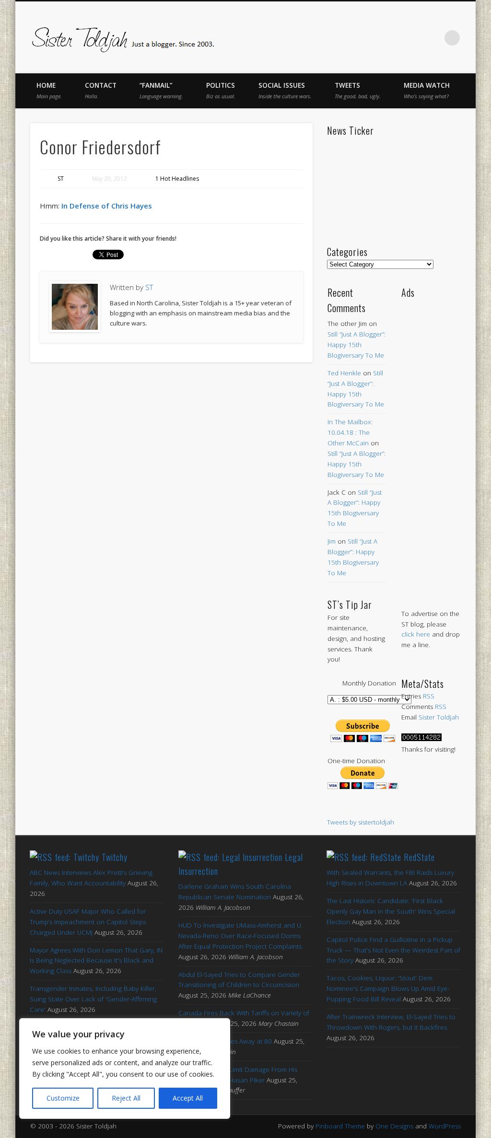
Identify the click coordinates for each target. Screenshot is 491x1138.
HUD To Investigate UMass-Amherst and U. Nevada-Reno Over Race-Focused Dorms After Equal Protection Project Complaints (240, 936)
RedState (419, 857)
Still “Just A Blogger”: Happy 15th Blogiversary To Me (356, 345)
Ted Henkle (344, 373)
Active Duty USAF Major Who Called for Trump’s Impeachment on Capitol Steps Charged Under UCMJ (88, 922)
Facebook (352, 38)
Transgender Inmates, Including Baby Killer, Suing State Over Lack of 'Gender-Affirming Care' (93, 999)
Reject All (126, 1098)
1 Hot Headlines (177, 178)
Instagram (432, 38)
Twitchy (115, 857)
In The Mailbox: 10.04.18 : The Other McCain (350, 432)
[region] (124, 1068)
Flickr (412, 38)
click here (415, 634)
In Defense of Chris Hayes (106, 205)
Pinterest (392, 38)
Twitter (372, 38)
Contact (101, 90)
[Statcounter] (421, 738)
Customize (63, 1098)
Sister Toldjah (439, 717)
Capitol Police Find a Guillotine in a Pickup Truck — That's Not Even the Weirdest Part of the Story (393, 950)
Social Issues (285, 90)
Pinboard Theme (340, 1126)
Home (49, 90)
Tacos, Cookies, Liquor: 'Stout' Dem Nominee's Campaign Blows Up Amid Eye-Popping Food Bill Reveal (388, 988)
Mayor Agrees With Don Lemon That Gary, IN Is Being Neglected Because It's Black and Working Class (96, 960)
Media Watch (427, 90)
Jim (331, 541)
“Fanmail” (161, 90)
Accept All (188, 1098)
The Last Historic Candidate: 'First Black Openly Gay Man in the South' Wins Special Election (391, 911)
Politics (220, 90)
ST (61, 178)
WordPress (445, 1126)
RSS (428, 696)
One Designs (394, 1126)
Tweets (358, 90)
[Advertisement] (431, 444)
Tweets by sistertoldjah (360, 822)
